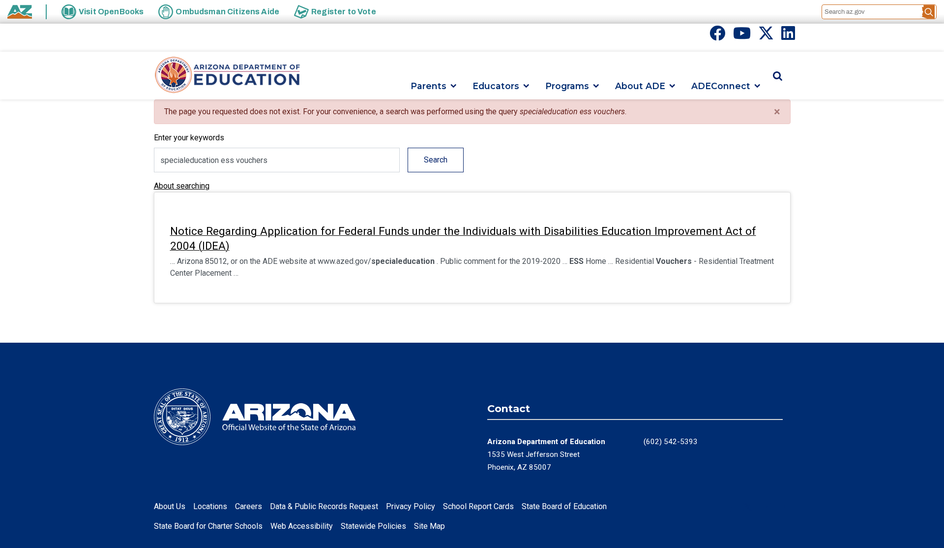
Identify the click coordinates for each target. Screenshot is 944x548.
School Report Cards (478, 506)
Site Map (429, 526)
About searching (181, 186)
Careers (248, 506)
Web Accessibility (301, 526)
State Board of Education (564, 506)
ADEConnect (720, 86)
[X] (766, 36)
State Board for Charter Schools (208, 526)
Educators (495, 86)
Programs (567, 86)
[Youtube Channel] (742, 36)
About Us (169, 506)
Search (435, 159)
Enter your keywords (189, 137)
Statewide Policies (373, 526)
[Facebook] (717, 36)
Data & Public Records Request (324, 506)
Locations (210, 506)
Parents (428, 86)
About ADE (640, 86)
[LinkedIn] (788, 36)
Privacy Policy (410, 506)
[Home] (227, 75)
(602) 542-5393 (671, 441)
